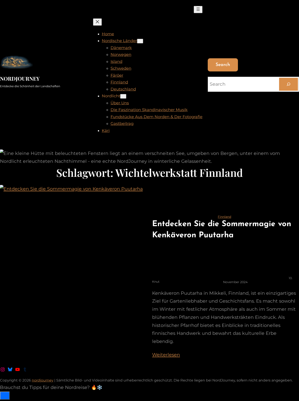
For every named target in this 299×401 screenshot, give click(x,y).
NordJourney (20, 78)
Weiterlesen (166, 354)
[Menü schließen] (97, 22)
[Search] (288, 84)
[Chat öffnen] (5, 396)
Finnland (224, 217)
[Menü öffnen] (198, 9)
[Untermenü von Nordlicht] (123, 96)
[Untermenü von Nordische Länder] (140, 41)
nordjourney (42, 380)
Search (223, 64)
